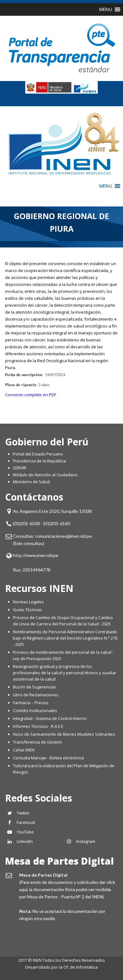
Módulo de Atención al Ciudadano (45, 475)
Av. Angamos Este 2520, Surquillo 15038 (52, 511)
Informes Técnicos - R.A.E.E (38, 726)
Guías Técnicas (27, 609)
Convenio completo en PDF (30, 394)
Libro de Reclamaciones (36, 695)
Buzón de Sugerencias (34, 687)
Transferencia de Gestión (37, 742)
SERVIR (19, 468)
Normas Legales (28, 602)
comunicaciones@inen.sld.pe (63, 536)
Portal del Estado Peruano (38, 454)
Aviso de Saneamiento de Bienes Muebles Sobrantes (64, 734)
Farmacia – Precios (31, 702)
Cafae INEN (23, 750)
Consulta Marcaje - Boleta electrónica (48, 758)
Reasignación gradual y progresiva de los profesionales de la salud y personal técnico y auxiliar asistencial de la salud (64, 673)
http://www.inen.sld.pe (35, 555)
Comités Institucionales (35, 710)
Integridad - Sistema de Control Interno (50, 718)
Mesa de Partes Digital (59, 861)
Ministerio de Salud (31, 481)
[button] (105, 9)
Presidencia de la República (39, 461)
